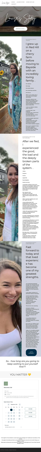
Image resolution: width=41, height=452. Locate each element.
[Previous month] (8, 404)
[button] (20, 394)
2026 (16, 404)
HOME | (13, 2)
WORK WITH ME (30, 2)
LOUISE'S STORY (21, 2)
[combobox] (13, 427)
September (13, 404)
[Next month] (20, 404)
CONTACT (13, 4)
